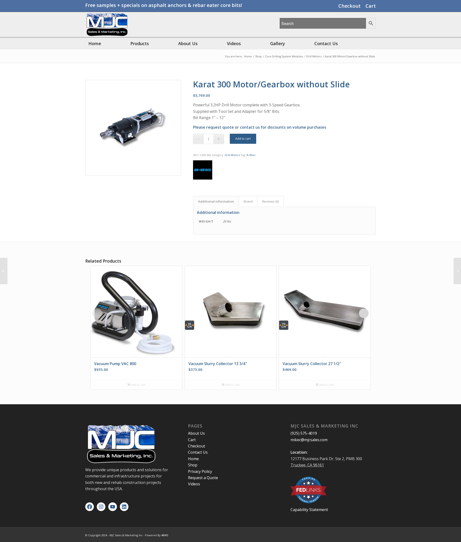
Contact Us (198, 452)
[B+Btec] (202, 170)
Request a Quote (203, 477)
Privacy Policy (200, 471)
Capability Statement (309, 509)
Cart (370, 6)
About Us (196, 433)
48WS (164, 535)
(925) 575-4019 (304, 433)
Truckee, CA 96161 (307, 465)
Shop (192, 465)
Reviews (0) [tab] (270, 201)
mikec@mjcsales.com (309, 439)
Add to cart (243, 139)
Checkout (349, 6)
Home (193, 458)
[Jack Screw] (3, 271)
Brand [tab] (248, 201)
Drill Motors (232, 155)
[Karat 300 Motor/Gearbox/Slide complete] (457, 271)
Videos (194, 484)
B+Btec (251, 155)
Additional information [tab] (216, 201)
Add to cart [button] (138, 384)
